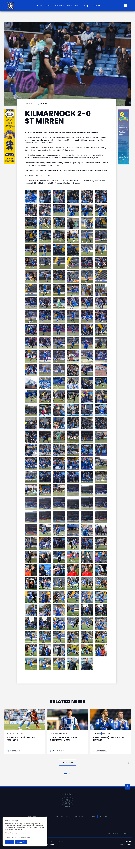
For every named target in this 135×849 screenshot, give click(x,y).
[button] (126, 763)
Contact (125, 833)
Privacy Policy (113, 833)
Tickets (48, 5)
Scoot (128, 844)
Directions (96, 5)
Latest (39, 5)
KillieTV (78, 5)
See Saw (128, 842)
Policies (103, 816)
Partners (32, 816)
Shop (86, 5)
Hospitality (59, 5)
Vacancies (45, 816)
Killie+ (69, 5)
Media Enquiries (62, 816)
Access (91, 816)
